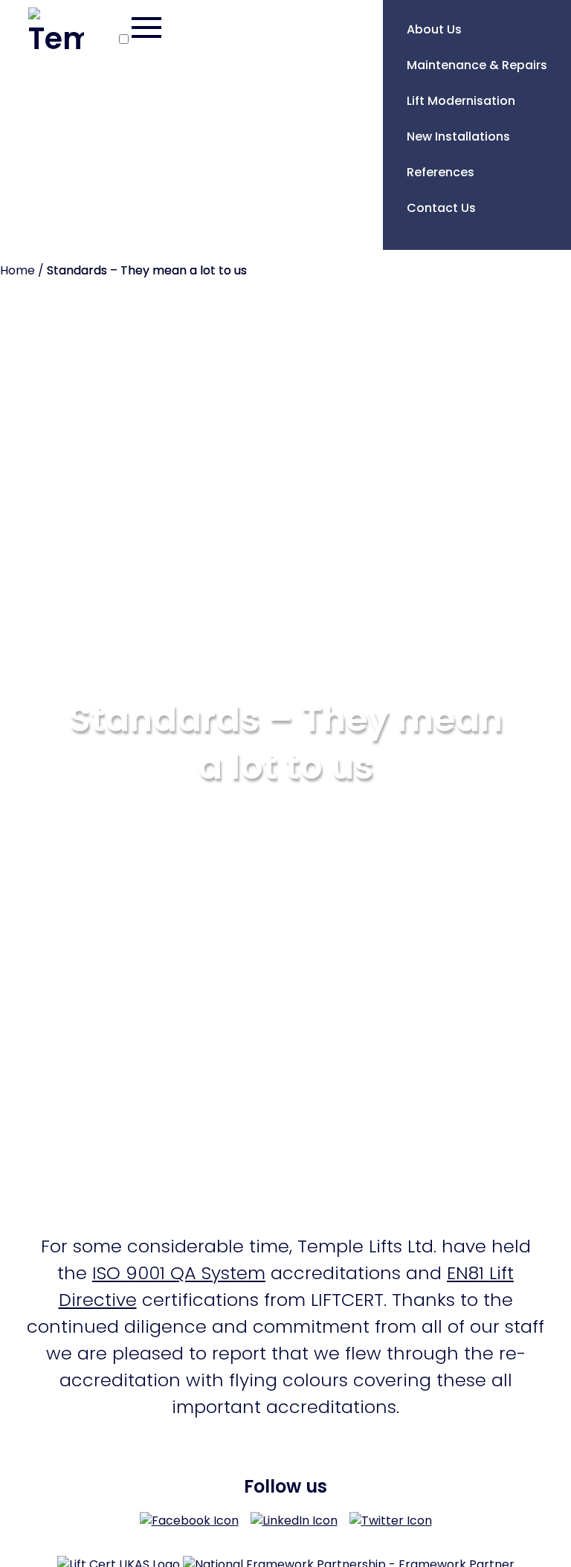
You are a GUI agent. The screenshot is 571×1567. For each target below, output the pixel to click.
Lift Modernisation (461, 100)
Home (17, 270)
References (440, 172)
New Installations (458, 136)
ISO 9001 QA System (178, 1273)
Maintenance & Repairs (477, 65)
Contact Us (441, 207)
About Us (434, 29)
